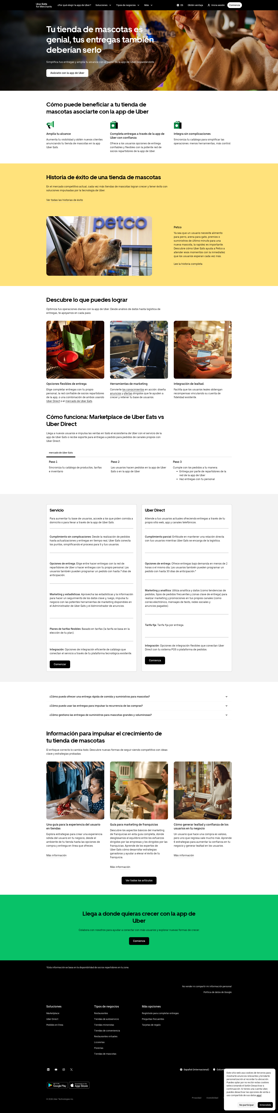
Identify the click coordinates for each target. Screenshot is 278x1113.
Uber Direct (53, 401)
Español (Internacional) (196, 1069)
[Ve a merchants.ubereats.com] (44, 5)
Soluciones (101, 5)
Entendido (265, 1105)
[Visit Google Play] (57, 1085)
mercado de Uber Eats (78, 401)
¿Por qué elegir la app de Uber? (74, 5)
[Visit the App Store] (79, 1085)
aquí (259, 1095)
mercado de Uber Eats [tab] (61, 452)
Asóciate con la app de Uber (67, 72)
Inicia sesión (218, 5)
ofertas (128, 393)
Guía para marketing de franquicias (134, 824)
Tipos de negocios (126, 5)
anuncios (115, 393)
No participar (246, 1105)
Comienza (234, 5)
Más (146, 5)
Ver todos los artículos (139, 880)
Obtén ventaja (195, 5)
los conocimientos (133, 389)
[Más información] (75, 790)
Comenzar (60, 664)
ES (182, 5)
